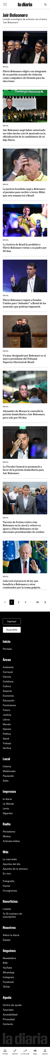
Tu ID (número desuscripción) (12, 915)
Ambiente (8, 667)
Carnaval (8, 672)
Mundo (7, 724)
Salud (6, 738)
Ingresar (12, 621)
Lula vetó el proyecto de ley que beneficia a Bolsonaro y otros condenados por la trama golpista (21, 584)
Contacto (8, 1024)
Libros (6, 719)
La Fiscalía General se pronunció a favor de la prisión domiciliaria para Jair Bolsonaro (23, 470)
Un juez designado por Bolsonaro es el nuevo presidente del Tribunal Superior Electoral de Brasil (24, 359)
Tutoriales (8, 1009)
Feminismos (9, 705)
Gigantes (8, 813)
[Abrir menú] (5, 4)
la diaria (7, 799)
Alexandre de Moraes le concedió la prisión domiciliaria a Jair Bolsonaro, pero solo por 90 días (24, 414)
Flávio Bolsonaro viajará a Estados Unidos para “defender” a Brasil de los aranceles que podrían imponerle (24, 303)
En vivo (7, 873)
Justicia (7, 714)
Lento (6, 808)
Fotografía (8, 881)
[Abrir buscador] (45, 4)
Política (7, 733)
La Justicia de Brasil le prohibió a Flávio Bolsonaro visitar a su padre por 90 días (25, 248)
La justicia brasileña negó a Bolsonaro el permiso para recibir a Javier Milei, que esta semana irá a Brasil (24, 192)
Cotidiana (8, 681)
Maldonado (9, 771)
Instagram (8, 977)
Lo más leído (10, 859)
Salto (5, 780)
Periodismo (9, 831)
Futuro (6, 710)
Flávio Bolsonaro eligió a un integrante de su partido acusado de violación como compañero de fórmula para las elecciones (24, 76)
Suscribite (11, 629)
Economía (8, 695)
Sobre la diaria (11, 935)
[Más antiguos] (45, 602)
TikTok (6, 986)
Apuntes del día (11, 864)
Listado (7, 909)
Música (7, 836)
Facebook (8, 982)
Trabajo (7, 743)
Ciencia (7, 676)
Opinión (7, 729)
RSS (5, 963)
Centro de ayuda (12, 1005)
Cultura (7, 686)
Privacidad (9, 1019)
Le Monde (8, 803)
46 (37, 602)
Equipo (6, 939)
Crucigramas (10, 890)
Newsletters (9, 958)
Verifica (7, 748)
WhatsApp (8, 972)
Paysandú (8, 775)
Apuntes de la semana (15, 868)
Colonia (7, 766)
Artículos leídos (11, 841)
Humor (6, 885)
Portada (7, 648)
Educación (8, 700)
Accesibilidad (10, 1014)
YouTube (7, 967)
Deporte (7, 691)
